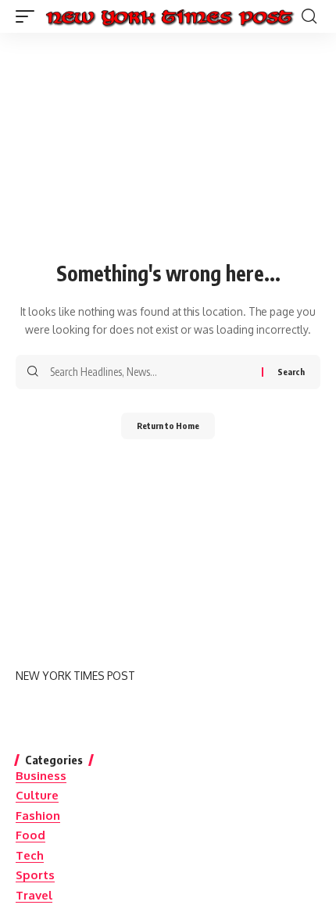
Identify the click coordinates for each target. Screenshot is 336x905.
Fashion (38, 815)
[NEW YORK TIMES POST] (169, 16)
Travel (34, 895)
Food (30, 835)
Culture (37, 795)
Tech (30, 855)
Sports (35, 874)
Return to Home (168, 425)
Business (41, 775)
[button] (29, 16)
